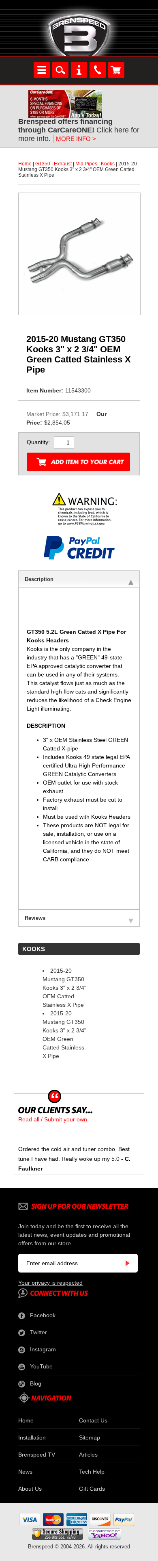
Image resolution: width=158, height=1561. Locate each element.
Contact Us (93, 1420)
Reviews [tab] (35, 918)
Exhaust (63, 164)
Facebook (43, 1315)
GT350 (42, 164)
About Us (30, 1488)
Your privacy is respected (50, 1282)
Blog (35, 1383)
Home (25, 164)
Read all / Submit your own (52, 1119)
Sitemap (89, 1437)
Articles (88, 1454)
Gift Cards (92, 1488)
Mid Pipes (86, 164)
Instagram (43, 1349)
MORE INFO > (76, 138)
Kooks (108, 164)
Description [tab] (39, 579)
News (25, 1471)
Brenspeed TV (36, 1454)
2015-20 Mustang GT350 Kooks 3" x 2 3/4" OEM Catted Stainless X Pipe (64, 987)
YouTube (41, 1366)
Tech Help (92, 1471)
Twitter (38, 1332)
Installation (32, 1437)
